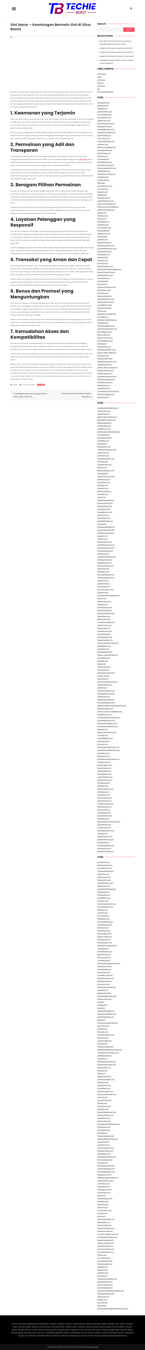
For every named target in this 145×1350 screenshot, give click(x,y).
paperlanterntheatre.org (106, 1062)
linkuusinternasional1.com (106, 987)
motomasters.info (104, 667)
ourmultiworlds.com (104, 112)
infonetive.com (103, 293)
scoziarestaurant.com (105, 1252)
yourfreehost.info (103, 960)
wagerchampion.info (105, 640)
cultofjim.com (102, 913)
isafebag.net (102, 195)
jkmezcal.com (102, 744)
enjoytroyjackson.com (105, 1115)
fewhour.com (102, 539)
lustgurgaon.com (103, 482)
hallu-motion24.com (105, 338)
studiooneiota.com (104, 625)
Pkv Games (40, 385)
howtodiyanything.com (106, 1166)
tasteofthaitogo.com (105, 275)
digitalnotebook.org (104, 506)
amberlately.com (103, 895)
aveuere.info (102, 524)
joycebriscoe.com (104, 898)
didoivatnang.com (104, 1106)
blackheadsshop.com (105, 708)
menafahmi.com (103, 1186)
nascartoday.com (104, 1192)
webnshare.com (103, 554)
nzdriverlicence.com (104, 1198)
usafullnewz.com (103, 862)
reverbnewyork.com (104, 925)
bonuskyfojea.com (104, 768)
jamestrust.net (102, 216)
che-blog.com (102, 461)
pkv (98, 89)
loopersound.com (103, 940)
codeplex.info (102, 1005)
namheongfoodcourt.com (107, 329)
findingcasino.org (103, 628)
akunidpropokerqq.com (106, 1011)
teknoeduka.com (103, 1222)
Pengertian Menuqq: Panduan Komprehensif (116, 48)
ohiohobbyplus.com (104, 951)
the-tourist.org (102, 189)
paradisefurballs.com (105, 521)
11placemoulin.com (104, 491)
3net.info (100, 1002)
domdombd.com (103, 783)
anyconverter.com (104, 228)
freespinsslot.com (104, 518)
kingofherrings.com (104, 251)
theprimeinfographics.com (107, 723)
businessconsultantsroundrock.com (110, 1291)
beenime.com (102, 729)
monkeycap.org (103, 180)
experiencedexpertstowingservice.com (111, 705)
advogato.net (102, 192)
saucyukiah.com (103, 103)
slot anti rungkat (25, 1327)
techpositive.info (103, 583)
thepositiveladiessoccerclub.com (109, 1050)
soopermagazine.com (105, 1240)
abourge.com (102, 1070)
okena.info (101, 1008)
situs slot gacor (45, 1327)
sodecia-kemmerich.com (106, 732)
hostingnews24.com (104, 1160)
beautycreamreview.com (106, 1094)
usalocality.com (103, 874)
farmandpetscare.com (105, 575)
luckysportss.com (103, 810)
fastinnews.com (103, 792)
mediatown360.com (104, 359)
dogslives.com (102, 604)
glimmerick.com (103, 916)
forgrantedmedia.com (105, 141)
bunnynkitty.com (103, 278)
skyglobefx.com (103, 649)
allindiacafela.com (104, 347)
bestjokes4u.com (103, 479)
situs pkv (100, 83)
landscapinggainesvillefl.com (108, 1178)
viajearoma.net (103, 1038)
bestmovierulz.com (104, 934)
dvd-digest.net (102, 317)
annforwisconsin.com (105, 907)
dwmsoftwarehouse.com (106, 1112)
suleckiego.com (103, 397)
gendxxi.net (101, 664)
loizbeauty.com (103, 225)
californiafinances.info (105, 302)
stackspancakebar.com (106, 326)
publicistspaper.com (104, 1264)
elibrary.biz (101, 1020)
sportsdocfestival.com (105, 845)
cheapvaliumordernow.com (107, 726)
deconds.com (102, 1303)
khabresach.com (103, 385)
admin (15, 385)
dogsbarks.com (103, 1109)
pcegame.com (102, 1204)
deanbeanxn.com (104, 447)
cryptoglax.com (103, 948)
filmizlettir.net (102, 109)
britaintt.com (102, 1300)
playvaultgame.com (104, 836)
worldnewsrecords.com (106, 694)
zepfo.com (101, 1216)
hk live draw (101, 74)
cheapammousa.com (105, 1047)
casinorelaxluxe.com (105, 777)
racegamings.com (104, 827)
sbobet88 (50, 1333)
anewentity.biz (102, 257)
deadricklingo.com (104, 646)
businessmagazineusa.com (107, 682)
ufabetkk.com (102, 239)
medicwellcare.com (104, 685)
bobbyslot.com (102, 488)
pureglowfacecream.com (106, 248)
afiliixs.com (101, 1073)
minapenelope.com (104, 942)
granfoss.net (102, 344)
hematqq (113, 1333)
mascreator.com (103, 1184)
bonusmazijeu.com (104, 765)
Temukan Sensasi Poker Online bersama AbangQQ (76, 395)
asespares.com (103, 1082)
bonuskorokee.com (104, 771)
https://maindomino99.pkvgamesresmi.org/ (110, 1335)
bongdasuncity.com (104, 512)
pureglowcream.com (105, 266)
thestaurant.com (103, 756)
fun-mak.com (102, 735)
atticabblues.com (104, 1088)
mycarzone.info (103, 670)
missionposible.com (104, 364)
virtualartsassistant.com (106, 720)
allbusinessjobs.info (104, 423)
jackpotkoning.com (104, 801)
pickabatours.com (104, 429)
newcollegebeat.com (105, 922)
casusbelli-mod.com (105, 975)
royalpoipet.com (103, 753)
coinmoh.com (102, 1097)
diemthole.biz (102, 237)
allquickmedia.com (104, 242)
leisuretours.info (103, 569)
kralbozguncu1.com (104, 1175)
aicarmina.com (103, 901)
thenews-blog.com (104, 1225)
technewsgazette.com (105, 245)
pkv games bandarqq (105, 92)
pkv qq (14, 1324)
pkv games (96, 1330)
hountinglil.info (102, 473)
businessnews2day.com (106, 691)
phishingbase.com (104, 825)
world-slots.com (103, 456)
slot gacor (83, 159)
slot (117, 1324)
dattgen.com (102, 1103)
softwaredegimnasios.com (107, 1237)
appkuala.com (102, 260)
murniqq (105, 1333)
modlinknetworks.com (105, 804)
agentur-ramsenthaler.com (107, 655)
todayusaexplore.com (105, 871)
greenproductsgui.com (105, 530)
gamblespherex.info (104, 652)
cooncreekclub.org (104, 115)
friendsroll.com (102, 990)
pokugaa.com (102, 833)
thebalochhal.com (104, 880)
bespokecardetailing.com (106, 1014)
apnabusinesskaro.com (106, 394)
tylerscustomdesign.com (106, 147)
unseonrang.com (103, 586)
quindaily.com (102, 1267)
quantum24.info (103, 676)
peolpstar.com (102, 144)
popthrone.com (103, 453)
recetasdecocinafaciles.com (108, 1053)
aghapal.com (102, 1029)
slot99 (90, 1335)
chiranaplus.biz (102, 323)
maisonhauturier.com (105, 1181)
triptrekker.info (102, 661)
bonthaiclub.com (103, 972)
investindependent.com (106, 1172)
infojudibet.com (103, 441)
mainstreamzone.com (105, 548)
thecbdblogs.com (104, 388)
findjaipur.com (102, 910)
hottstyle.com (102, 1163)
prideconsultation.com (105, 470)
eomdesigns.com (103, 658)
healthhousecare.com (105, 1148)
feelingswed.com (103, 1130)
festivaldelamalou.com (106, 129)
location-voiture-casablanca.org (109, 711)
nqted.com (101, 1195)
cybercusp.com (103, 1297)
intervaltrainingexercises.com (108, 747)
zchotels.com (102, 1213)
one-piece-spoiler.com (106, 622)
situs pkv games (79, 1324)
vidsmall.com (102, 688)
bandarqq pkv (32, 1324)
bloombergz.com (103, 198)
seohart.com (102, 1255)
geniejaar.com (102, 485)
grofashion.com (103, 819)
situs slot (97, 1324)
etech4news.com (104, 1121)
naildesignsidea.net (104, 1056)
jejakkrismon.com (103, 234)
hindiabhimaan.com (104, 382)
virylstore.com (102, 156)
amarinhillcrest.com (104, 186)
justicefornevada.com (105, 566)
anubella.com (102, 1276)
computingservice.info (105, 578)
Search (101, 23)
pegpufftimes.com (104, 117)
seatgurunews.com (104, 999)
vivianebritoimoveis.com (106, 174)
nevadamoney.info (104, 308)
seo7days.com (102, 263)
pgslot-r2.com (102, 1207)
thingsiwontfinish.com (105, 851)
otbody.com (101, 213)
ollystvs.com (102, 598)
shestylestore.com (104, 848)
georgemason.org (104, 411)
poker (99, 77)
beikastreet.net (103, 106)
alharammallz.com (104, 1076)
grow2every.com (103, 1145)
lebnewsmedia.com (104, 981)
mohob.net (101, 497)
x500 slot (89, 1324)
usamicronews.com (104, 816)
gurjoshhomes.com (104, 966)
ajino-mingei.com (104, 957)
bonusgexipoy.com (104, 774)
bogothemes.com (104, 954)
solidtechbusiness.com (105, 700)
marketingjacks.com (105, 373)
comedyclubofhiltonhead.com (108, 717)
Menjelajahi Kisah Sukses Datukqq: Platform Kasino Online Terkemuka (30, 395)
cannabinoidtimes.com (106, 527)
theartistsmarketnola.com (107, 320)
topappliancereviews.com (107, 376)
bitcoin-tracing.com (104, 1285)
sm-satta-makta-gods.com (107, 1234)
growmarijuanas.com (105, 551)
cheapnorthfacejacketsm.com (108, 963)
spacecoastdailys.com (105, 1243)
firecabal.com (102, 1133)
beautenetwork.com (105, 1282)
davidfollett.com (103, 919)
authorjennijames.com (105, 1035)
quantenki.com (103, 679)
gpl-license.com (103, 1142)
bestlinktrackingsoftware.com (108, 759)
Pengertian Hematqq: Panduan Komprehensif (116, 52)
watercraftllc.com (104, 1067)
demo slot (41, 1333)
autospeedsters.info (104, 637)
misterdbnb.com (103, 741)
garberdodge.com (104, 135)
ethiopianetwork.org (104, 560)
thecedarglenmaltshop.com (107, 408)
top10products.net (104, 426)
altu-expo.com (102, 1032)
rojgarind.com (102, 536)
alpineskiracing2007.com (106, 350)
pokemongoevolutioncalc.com (108, 822)
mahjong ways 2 (72, 1327)
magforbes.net (102, 177)
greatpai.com (102, 1059)
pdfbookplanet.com (104, 607)
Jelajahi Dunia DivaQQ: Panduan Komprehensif (117, 56)
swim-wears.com (103, 138)
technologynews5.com (105, 1219)
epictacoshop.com (104, 296)
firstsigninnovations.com (106, 132)
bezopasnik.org (102, 281)
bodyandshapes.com (105, 1288)
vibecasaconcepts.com (106, 673)
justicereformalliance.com (107, 945)
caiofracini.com (103, 581)
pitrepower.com (103, 356)
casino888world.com (105, 738)
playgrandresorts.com (105, 839)
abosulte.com (102, 1270)
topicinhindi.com (103, 414)
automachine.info (104, 634)
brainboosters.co (103, 892)
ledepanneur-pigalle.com (106, 314)
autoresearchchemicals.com (108, 391)
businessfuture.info (104, 438)
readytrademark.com (105, 1246)
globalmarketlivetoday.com (107, 1139)
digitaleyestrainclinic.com (106, 361)
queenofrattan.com (104, 610)
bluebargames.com (104, 126)
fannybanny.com (103, 795)
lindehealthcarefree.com (106, 420)
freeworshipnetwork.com (106, 1064)
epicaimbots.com (104, 1118)
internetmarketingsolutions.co (108, 595)
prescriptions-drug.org (105, 165)
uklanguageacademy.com (107, 417)
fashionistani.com (104, 1127)
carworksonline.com (104, 150)
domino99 (22, 1324)
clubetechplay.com (104, 780)
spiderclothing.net (104, 993)
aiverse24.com (102, 1273)
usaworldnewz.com (104, 868)
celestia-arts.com (104, 120)
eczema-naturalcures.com (107, 1023)
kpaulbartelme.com (104, 714)
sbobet (104, 1324)
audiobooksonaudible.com (107, 1279)
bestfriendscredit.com (105, 1017)
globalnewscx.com (104, 601)
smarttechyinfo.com (105, 503)
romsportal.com (103, 842)
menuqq (97, 1333)
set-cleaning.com (104, 1258)
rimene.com (101, 311)
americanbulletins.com (106, 1079)
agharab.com (102, 1044)
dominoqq (101, 80)
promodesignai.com (104, 1261)
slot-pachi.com (103, 515)
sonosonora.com (103, 984)
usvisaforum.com (103, 931)
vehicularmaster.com (105, 883)
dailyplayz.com (102, 786)
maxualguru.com (103, 509)
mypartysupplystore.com (106, 904)
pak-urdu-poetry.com (105, 589)
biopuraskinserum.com (105, 299)
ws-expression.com (104, 1210)
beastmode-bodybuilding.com (108, 432)
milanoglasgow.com (104, 332)
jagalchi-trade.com (104, 937)
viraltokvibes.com (103, 171)
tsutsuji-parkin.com (104, 1041)
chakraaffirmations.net (106, 476)
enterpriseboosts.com (105, 201)
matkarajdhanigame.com (106, 450)
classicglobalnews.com (105, 1294)
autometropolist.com (105, 1091)
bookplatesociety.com (105, 978)
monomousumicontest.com (108, 643)
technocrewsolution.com (106, 168)
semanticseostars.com (106, 545)
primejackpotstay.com (105, 830)
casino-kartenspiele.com (106, 204)
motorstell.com (103, 159)
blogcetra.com (102, 592)
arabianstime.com (104, 1085)
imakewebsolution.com (106, 459)
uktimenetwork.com (104, 865)
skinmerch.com (103, 928)
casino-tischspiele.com (106, 210)
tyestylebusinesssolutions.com (108, 750)
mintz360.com (102, 494)
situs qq (82, 1327)
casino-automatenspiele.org (108, 207)
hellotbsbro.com (103, 572)
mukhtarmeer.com (104, 1189)
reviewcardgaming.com (106, 703)
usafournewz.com (104, 877)
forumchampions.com (105, 123)
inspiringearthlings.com (106, 1169)
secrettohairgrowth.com (106, 272)
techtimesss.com (103, 153)
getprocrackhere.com (105, 789)
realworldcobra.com (104, 631)
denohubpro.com (103, 616)
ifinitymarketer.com (104, 798)
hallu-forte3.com (103, 335)
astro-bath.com (103, 1026)
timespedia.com (103, 231)
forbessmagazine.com (105, 1136)
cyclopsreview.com (104, 1100)
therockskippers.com (105, 341)
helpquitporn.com (104, 1154)
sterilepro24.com (103, 697)
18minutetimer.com (104, 542)
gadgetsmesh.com (104, 563)
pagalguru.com (103, 1201)
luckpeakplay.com (104, 813)
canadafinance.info (104, 305)
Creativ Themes (92, 1347)
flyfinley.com (102, 467)
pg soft (122, 1324)
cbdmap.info (102, 444)
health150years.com (104, 162)
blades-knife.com (104, 619)
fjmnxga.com (102, 284)
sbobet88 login (75, 1333)
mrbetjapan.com (103, 254)
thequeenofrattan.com (106, 613)
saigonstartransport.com (106, 287)
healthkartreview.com (105, 1151)
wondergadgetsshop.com (106, 996)
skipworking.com (103, 222)
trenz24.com (102, 219)
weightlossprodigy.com (105, 500)
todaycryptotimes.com (106, 1228)
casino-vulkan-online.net (106, 353)
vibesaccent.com (103, 886)
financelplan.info (103, 435)
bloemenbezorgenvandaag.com (109, 269)
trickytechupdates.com (106, 379)
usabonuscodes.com (105, 1231)
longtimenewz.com (104, 807)
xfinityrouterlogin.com (105, 370)
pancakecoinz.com (104, 464)
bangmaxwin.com (104, 290)
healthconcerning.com (105, 533)
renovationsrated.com (105, 1249)
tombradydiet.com (104, 969)
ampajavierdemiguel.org (106, 889)
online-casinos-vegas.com (107, 367)
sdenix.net (101, 183)
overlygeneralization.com (106, 557)
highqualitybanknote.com (106, 1157)
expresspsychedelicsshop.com (108, 1124)
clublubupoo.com (103, 762)
